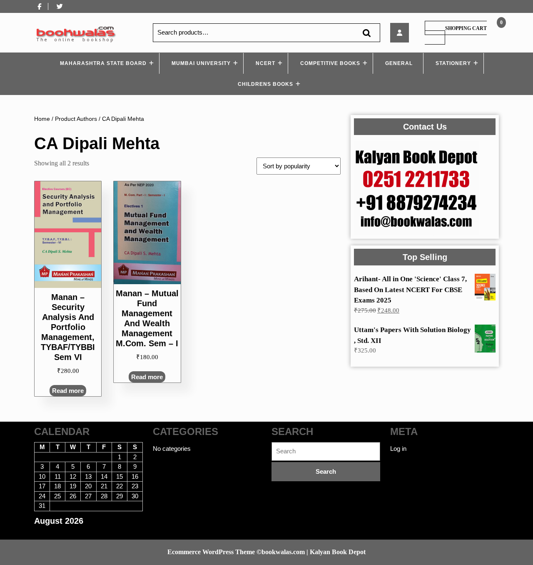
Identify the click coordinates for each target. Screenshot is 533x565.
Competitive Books (330, 63)
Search (366, 33)
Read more (68, 390)
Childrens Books (265, 84)
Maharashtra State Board (103, 63)
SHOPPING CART (466, 28)
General (399, 63)
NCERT (265, 63)
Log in (398, 448)
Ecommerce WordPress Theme (211, 551)
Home (42, 119)
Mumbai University (201, 63)
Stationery (453, 63)
